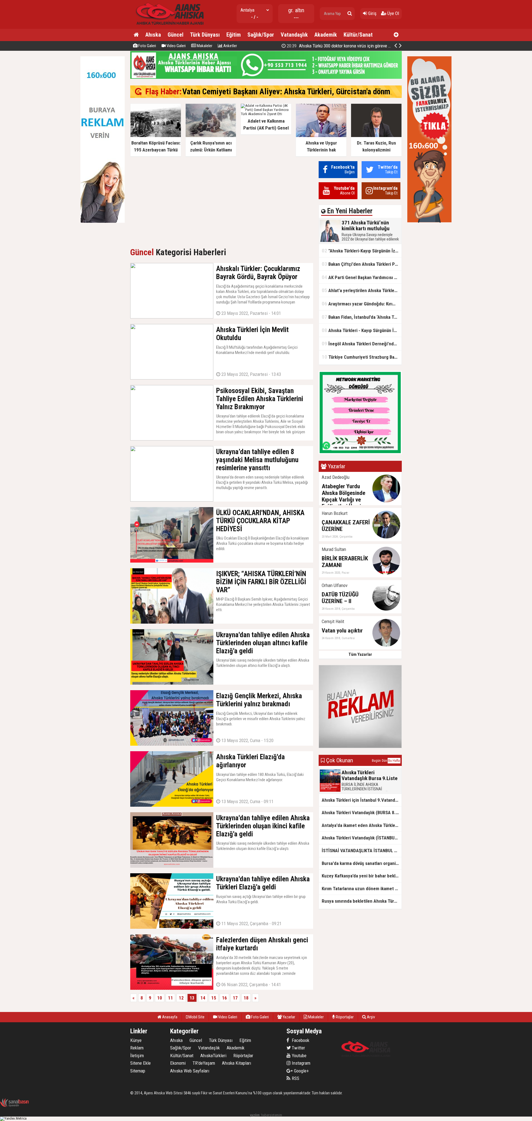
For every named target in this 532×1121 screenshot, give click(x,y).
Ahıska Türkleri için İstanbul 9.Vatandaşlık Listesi (361, 800)
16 (224, 998)
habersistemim (271, 1115)
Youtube (298, 1055)
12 (181, 998)
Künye (136, 1040)
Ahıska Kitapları (236, 1063)
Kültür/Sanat (358, 34)
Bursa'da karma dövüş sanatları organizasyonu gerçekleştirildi (361, 863)
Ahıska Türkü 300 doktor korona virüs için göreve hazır (341, 46)
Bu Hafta (394, 761)
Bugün (376, 761)
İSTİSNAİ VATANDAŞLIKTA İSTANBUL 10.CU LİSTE (361, 850)
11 (170, 998)
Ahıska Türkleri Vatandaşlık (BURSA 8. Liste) (361, 812)
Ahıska (153, 34)
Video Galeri (176, 45)
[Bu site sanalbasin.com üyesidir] (14, 1106)
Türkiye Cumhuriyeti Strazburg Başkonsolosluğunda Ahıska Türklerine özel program (361, 357)
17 (235, 998)
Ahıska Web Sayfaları (189, 1071)
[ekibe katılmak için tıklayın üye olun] (360, 453)
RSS (295, 1078)
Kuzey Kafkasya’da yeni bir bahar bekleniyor (361, 876)
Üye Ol (392, 13)
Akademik (325, 34)
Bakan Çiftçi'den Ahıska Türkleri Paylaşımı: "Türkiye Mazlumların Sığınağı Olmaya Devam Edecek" (361, 264)
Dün (384, 761)
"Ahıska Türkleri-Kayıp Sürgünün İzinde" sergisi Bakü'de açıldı (361, 250)
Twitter (298, 1048)
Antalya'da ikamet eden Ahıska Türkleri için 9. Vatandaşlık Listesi (361, 825)
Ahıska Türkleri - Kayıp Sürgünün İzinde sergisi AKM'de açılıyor (361, 330)
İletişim (137, 1055)
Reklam (137, 1048)
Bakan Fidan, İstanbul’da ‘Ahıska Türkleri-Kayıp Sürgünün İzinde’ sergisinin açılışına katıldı (361, 317)
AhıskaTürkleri (213, 1055)
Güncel (175, 34)
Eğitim (233, 34)
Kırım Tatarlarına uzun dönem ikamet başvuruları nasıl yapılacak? (361, 888)
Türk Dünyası (205, 34)
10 (159, 998)
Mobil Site (196, 1016)
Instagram (300, 1063)
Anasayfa (169, 1016)
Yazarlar (288, 1016)
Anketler (229, 45)
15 (213, 998)
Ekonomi (178, 1063)
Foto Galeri (146, 45)
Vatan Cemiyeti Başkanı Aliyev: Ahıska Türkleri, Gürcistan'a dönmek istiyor (301, 91)
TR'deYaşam (204, 1063)
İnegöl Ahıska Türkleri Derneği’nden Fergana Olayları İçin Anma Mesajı (361, 343)
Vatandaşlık (294, 34)
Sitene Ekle (140, 1063)
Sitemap (137, 1071)
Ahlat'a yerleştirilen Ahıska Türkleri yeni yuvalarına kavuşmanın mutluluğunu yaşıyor (361, 290)
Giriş (372, 13)
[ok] (349, 13)
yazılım (255, 1115)
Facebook (300, 1040)
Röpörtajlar (243, 1055)
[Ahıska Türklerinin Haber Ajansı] (168, 26)
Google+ (300, 1071)
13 (192, 998)
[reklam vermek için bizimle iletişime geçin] (102, 221)
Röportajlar (344, 1016)
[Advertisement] (221, 200)
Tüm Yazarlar (360, 654)
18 (246, 998)
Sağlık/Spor (260, 34)
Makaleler (204, 45)
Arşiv (370, 1016)
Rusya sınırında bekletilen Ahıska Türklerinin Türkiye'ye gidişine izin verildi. (361, 901)
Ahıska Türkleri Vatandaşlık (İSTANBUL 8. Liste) (361, 838)
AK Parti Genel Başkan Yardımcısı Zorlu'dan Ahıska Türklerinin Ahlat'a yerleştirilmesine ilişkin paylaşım (361, 277)
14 (202, 998)
